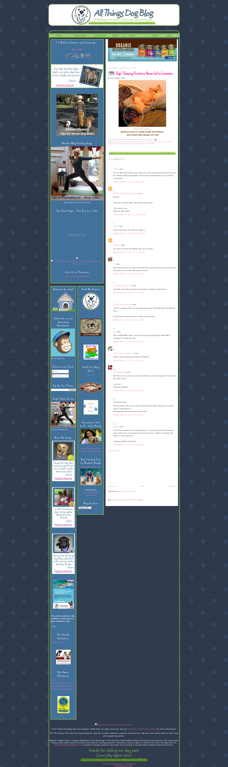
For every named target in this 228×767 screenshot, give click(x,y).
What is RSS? (77, 49)
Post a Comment (114, 451)
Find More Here (57, 643)
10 (114, 369)
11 (114, 399)
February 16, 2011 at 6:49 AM (128, 182)
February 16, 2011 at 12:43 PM (129, 274)
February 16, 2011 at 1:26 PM (128, 320)
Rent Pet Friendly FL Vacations (62, 686)
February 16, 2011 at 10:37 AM (129, 215)
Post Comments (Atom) (126, 491)
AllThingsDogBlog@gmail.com (69, 745)
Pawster (54, 680)
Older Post (173, 486)
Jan (114, 264)
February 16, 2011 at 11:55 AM (129, 233)
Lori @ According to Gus (122, 286)
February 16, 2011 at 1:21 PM (128, 293)
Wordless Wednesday (122, 143)
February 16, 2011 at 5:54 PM (128, 415)
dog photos (142, 142)
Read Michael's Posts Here (91, 467)
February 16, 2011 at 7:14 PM (128, 445)
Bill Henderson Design (124, 766)
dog (134, 142)
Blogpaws (127, 142)
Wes (114, 332)
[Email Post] (155, 139)
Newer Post (112, 486)
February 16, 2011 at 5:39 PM (128, 390)
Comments (58, 376)
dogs (150, 142)
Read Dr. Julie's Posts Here (91, 448)
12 (114, 423)
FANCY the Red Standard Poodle (125, 193)
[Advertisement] (126, 468)
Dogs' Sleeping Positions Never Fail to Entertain (144, 73)
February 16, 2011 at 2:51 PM (128, 342)
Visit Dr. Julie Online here (90, 451)
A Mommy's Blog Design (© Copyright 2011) (120, 764)
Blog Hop (118, 142)
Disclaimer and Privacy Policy (142, 729)
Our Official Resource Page (61, 683)
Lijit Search (91, 375)
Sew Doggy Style (119, 372)
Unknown (117, 245)
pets (110, 143)
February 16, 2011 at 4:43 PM (128, 360)
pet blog (158, 142)
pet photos (167, 142)
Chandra (116, 427)
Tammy (116, 226)
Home (142, 486)
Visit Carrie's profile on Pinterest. (77, 276)
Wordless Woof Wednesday (143, 143)
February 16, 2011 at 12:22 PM (129, 252)
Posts (56, 371)
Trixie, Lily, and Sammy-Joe (123, 353)
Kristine (116, 169)
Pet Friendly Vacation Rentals (62, 689)
